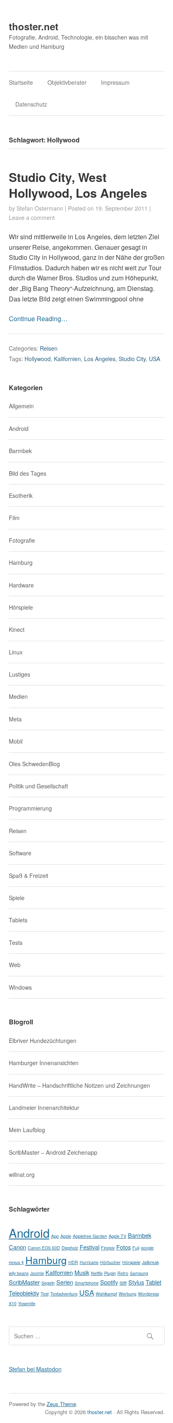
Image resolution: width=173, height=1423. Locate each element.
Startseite (21, 82)
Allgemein (21, 406)
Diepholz (70, 1248)
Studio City (132, 359)
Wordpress (148, 1294)
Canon (17, 1247)
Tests (16, 942)
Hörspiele (21, 607)
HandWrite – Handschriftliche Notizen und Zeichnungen (79, 1085)
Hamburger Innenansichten (43, 1063)
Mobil (16, 741)
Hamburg (21, 562)
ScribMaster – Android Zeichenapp (53, 1152)
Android (19, 428)
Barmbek (20, 451)
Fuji (135, 1248)
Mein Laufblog (27, 1130)
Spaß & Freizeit (28, 875)
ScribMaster (24, 1282)
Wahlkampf (106, 1294)
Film (14, 518)
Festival (89, 1247)
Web (15, 965)
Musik (81, 1272)
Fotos (123, 1247)
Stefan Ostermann (39, 208)
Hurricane (89, 1262)
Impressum (115, 82)
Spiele (17, 898)
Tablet (153, 1282)
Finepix (108, 1248)
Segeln (48, 1283)
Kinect (17, 629)
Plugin (110, 1273)
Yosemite (26, 1303)
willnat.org (22, 1174)
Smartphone (87, 1283)
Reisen (49, 348)
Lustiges (19, 674)
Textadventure (64, 1294)
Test (45, 1294)
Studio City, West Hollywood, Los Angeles (78, 184)
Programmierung (30, 808)
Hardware (21, 585)
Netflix (97, 1273)
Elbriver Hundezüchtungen (42, 1040)
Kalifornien (67, 359)
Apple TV (117, 1236)
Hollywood (38, 359)
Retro (122, 1273)
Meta (15, 719)
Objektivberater (66, 82)
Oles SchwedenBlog (34, 764)
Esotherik (21, 495)
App (55, 1236)
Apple (65, 1236)
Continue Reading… (38, 318)
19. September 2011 (121, 208)
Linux (16, 652)
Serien (64, 1282)
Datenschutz (31, 104)
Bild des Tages (27, 473)
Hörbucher (110, 1262)
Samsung (139, 1273)
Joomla (37, 1273)
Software (20, 853)
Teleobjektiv (24, 1293)
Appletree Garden (90, 1236)
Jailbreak (150, 1262)
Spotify (109, 1282)
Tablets (18, 920)
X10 (12, 1303)
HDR (73, 1262)
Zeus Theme (61, 1404)
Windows (20, 987)
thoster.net (33, 26)
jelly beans (19, 1273)
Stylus (136, 1282)
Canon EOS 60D (44, 1248)
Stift (123, 1283)
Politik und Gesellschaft (38, 786)
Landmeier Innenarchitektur (44, 1107)
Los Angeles (99, 359)
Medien (18, 696)
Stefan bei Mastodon (35, 1369)
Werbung (127, 1294)
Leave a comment (32, 217)
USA (154, 359)
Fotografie (22, 540)
